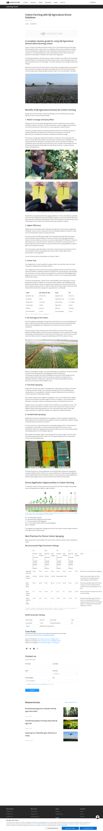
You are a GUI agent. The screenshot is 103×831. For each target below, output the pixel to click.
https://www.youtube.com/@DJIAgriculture (49, 641)
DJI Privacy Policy (38, 684)
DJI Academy (48, 2)
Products (25, 2)
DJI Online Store (34, 811)
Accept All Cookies (88, 828)
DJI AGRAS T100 (9, 814)
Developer (82, 816)
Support (56, 2)
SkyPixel (81, 811)
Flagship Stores (34, 814)
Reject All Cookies (70, 828)
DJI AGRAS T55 (9, 811)
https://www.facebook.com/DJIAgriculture (48, 639)
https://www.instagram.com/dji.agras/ (49, 642)
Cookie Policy (64, 825)
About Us (62, 2)
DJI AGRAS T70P (9, 816)
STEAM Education (59, 814)
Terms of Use (50, 684)
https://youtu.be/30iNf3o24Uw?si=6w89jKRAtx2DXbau (39, 635)
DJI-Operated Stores (35, 816)
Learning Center (12, 7)
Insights (41, 2)
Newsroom (33, 2)
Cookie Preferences (42, 824)
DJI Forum (82, 814)
